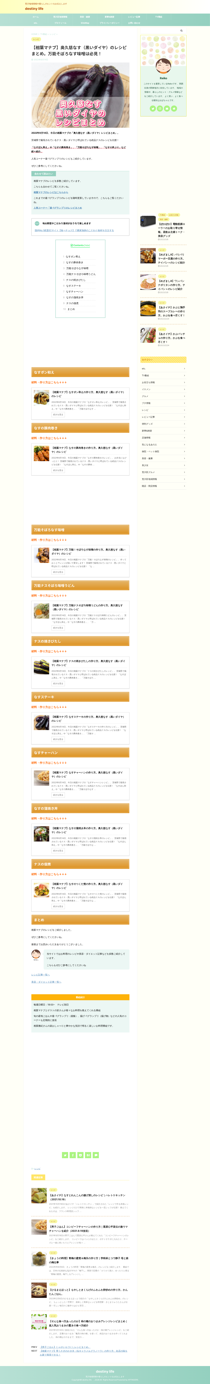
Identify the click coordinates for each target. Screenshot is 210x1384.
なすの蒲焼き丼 (74, 297)
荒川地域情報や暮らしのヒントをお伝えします (105, 1376)
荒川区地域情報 (60, 17)
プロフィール (60, 23)
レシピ (37, 1168)
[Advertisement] (80, 342)
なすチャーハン (74, 291)
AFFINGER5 (133, 1380)
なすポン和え (73, 256)
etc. (36, 23)
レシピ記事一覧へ (40, 974)
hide (87, 245)
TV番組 (158, 17)
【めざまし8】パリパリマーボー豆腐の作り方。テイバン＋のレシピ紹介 (171, 258)
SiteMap (85, 23)
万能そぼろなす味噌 (76, 268)
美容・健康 (85, 17)
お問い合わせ (134, 23)
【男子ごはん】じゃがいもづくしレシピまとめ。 (65, 1347)
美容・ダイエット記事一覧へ (46, 981)
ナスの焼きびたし (75, 279)
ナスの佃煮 (72, 303)
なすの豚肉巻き (74, 262)
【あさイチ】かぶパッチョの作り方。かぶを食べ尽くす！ (171, 337)
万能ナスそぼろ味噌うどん (80, 274)
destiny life (36, 9)
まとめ (70, 309)
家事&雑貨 (109, 17)
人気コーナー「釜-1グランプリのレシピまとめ (58, 207)
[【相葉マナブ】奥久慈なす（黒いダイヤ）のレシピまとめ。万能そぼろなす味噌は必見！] (88, 1155)
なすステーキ (73, 285)
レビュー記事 (134, 17)
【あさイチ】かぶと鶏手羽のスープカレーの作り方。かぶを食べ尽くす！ (171, 311)
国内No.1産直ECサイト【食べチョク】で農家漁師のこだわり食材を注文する (74, 230)
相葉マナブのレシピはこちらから (51, 192)
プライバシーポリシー (110, 23)
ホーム (36, 17)
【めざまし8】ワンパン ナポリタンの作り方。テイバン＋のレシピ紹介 (171, 284)
